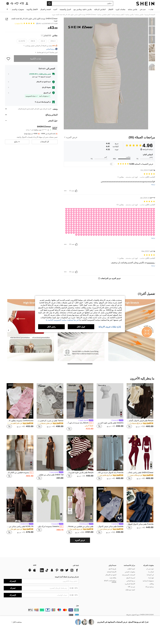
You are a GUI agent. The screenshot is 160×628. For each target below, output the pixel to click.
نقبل (77, 605)
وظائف (151, 584)
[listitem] (140, 407)
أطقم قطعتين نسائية (104, 14)
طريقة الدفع (112, 569)
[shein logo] (145, 3)
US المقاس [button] (47, 35)
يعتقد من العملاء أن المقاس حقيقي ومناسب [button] (40, 46)
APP (34, 565)
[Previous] (8, 330)
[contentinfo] (41, 609)
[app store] (34, 571)
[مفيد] (76, 190)
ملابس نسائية (139, 14)
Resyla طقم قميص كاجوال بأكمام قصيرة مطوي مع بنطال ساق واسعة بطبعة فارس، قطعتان (140, 421)
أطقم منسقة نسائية (118, 14)
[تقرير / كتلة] (65, 190)
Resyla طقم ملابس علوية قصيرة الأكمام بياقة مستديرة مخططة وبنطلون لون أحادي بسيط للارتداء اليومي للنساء (80, 472)
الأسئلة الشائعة (111, 572)
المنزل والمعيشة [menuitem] (65, 9)
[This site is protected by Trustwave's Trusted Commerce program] (77, 615)
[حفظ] (8, 58)
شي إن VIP (131, 587)
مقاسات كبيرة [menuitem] (120, 9)
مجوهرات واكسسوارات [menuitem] (16, 9)
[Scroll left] (10, 9)
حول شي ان (150, 569)
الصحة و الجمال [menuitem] (45, 9)
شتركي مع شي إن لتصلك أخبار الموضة (67, 577)
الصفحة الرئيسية (150, 14)
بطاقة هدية (113, 578)
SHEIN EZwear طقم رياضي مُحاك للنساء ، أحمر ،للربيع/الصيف (140, 472)
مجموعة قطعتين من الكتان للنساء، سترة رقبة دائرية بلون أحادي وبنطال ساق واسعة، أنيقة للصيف (20, 472)
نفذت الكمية (35, 58)
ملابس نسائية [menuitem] (132, 9)
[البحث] (49, 3)
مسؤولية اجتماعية (148, 581)
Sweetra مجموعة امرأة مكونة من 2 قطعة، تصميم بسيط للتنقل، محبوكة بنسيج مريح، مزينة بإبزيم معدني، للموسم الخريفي (50, 526)
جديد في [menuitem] (143, 9)
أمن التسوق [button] (47, 93)
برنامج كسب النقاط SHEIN (110, 581)
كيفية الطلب (131, 569)
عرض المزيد (80, 540)
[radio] (53, 41)
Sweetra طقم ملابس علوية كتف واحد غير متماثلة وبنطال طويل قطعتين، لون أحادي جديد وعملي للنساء (110, 423)
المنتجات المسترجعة (128, 575)
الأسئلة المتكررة (130, 584)
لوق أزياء (151, 578)
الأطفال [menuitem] (110, 9)
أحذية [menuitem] (55, 9)
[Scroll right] (7, 9)
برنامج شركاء (149, 587)
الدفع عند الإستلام (111, 575)
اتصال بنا (151, 572)
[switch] (112, 164)
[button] (11, 3)
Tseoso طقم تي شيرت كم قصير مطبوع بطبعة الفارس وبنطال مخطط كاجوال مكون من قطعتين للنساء (50, 421)
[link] (22, 3)
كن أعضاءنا (150, 575)
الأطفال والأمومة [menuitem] (32, 9)
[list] (59, 570)
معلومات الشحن (130, 572)
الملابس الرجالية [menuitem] (100, 9)
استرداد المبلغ (130, 578)
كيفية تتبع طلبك (130, 590)
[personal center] (26, 3)
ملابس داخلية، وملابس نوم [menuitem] (83, 9)
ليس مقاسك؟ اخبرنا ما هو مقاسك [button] (47, 52)
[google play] (30, 571)
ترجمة (153, 184)
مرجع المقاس (130, 581)
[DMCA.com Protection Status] (71, 615)
